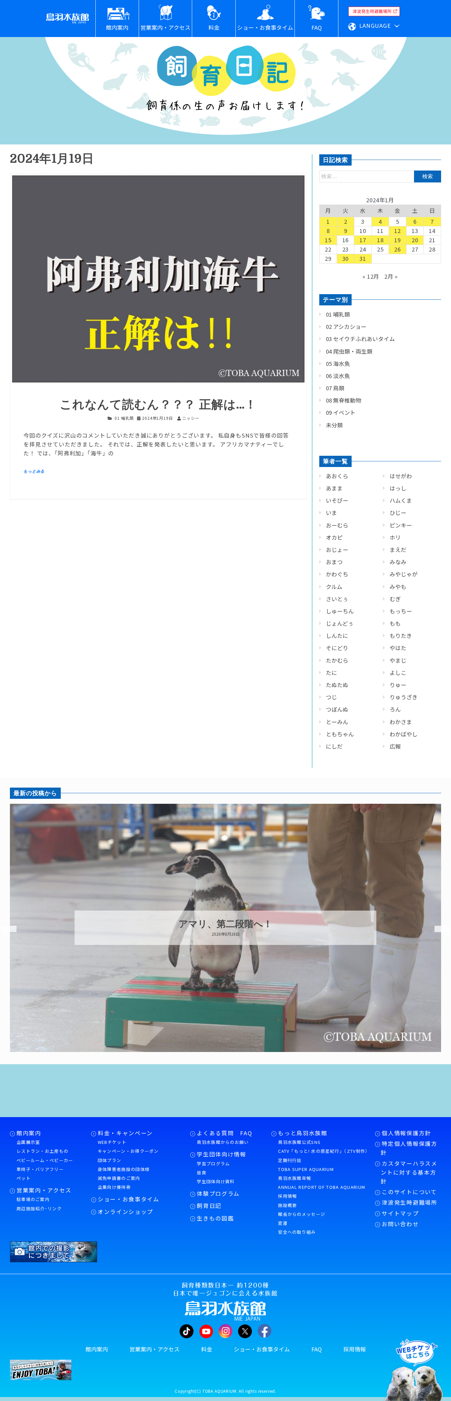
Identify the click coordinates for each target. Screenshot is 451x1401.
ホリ (395, 537)
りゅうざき (404, 697)
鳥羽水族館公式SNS (299, 1142)
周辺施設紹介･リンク (39, 1208)
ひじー (398, 513)
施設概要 (287, 1205)
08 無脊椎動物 (343, 400)
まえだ (398, 550)
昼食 (201, 1172)
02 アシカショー (346, 327)
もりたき (401, 636)
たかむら (337, 660)
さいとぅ (337, 599)
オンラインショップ (125, 1212)
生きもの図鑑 (215, 1218)
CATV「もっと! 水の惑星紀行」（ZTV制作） (323, 1151)
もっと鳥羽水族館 (302, 1133)
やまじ (398, 660)
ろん (395, 709)
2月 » (391, 276)
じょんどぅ (340, 623)
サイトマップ (400, 1213)
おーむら (337, 525)
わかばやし (404, 734)
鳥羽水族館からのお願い (223, 1142)
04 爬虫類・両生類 (349, 351)
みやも (398, 587)
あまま (334, 488)
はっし (398, 488)
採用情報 (287, 1196)
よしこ (398, 673)
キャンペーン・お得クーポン (128, 1151)
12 (397, 231)
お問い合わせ (400, 1224)
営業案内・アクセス (44, 1190)
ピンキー (401, 525)
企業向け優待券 (114, 1187)
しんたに (337, 636)
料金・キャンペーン (125, 1133)
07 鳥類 (335, 388)
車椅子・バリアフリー (40, 1169)
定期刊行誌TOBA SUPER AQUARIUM (306, 1164)
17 (363, 240)
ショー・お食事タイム (128, 1199)
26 (397, 249)
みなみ (398, 562)
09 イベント (341, 412)
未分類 (334, 425)
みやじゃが (404, 574)
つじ (331, 697)
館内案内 (29, 1133)
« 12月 (371, 276)
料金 (206, 1349)
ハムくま (401, 500)
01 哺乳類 (124, 418)
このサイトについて (409, 1192)
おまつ (334, 562)
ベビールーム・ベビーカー (45, 1160)
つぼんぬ (337, 709)
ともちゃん (340, 734)
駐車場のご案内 (33, 1199)
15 (328, 240)
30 (345, 258)
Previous (5, 929)
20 (415, 240)
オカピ (334, 537)
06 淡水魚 (338, 376)
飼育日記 (209, 1206)
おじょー (337, 550)
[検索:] (380, 176)
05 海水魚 (338, 364)
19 (397, 240)
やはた (398, 648)
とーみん (337, 722)
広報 (395, 746)
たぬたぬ (337, 685)
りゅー (398, 685)
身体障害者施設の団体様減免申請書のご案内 (124, 1173)
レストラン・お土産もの (42, 1151)
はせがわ (401, 476)
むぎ (395, 599)
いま (331, 513)
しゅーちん (340, 611)
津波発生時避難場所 (409, 1202)
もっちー (401, 611)
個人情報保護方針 (406, 1133)
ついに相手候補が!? (225, 924)
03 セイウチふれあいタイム (360, 339)
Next (437, 929)
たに (331, 673)
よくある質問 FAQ (224, 1133)
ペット (24, 1178)
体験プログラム (218, 1193)
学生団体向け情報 (221, 1154)
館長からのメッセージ (301, 1214)
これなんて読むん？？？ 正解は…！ (158, 404)
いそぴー (337, 500)
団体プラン (109, 1160)
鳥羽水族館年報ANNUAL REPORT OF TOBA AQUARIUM (321, 1182)
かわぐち (337, 574)
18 (380, 240)
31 (363, 258)
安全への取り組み (297, 1232)
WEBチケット (112, 1142)
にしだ (334, 746)
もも (395, 623)
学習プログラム (213, 1163)
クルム (334, 587)
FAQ (316, 1349)
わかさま (401, 722)
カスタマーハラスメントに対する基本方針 (409, 1172)
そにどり (337, 648)
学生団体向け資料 (215, 1181)
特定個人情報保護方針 (409, 1148)
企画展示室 (28, 1142)
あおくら (337, 476)
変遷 (283, 1223)
